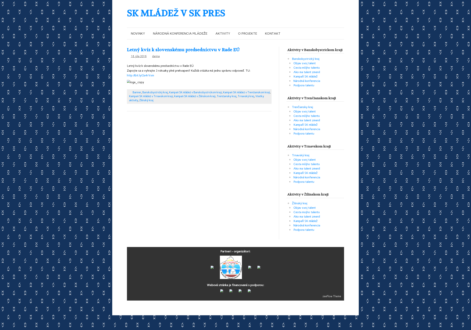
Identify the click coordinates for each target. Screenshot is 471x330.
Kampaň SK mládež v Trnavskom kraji (151, 96)
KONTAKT (272, 33)
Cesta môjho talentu (306, 67)
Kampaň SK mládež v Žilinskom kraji (194, 96)
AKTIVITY (222, 33)
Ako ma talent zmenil (306, 72)
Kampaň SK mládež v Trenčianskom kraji (246, 92)
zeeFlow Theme (332, 296)
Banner (137, 92)
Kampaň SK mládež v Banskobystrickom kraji (195, 92)
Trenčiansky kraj (226, 96)
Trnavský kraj (246, 96)
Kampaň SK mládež (305, 76)
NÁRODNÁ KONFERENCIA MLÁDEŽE (180, 33)
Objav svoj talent (304, 63)
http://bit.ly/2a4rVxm (140, 75)
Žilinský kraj (146, 100)
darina (156, 56)
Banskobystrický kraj (155, 92)
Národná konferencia (306, 81)
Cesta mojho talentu (306, 212)
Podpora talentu (303, 85)
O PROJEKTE (247, 33)
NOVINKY (138, 33)
